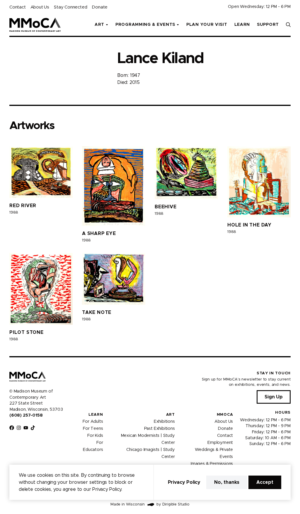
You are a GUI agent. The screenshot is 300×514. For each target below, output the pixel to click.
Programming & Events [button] (145, 25)
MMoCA (225, 415)
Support (268, 25)
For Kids (95, 436)
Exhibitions (164, 422)
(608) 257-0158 (25, 415)
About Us (39, 7)
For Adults (93, 422)
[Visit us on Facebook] (11, 427)
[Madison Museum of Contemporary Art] (35, 25)
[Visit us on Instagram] (18, 427)
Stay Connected (70, 7)
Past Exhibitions (159, 429)
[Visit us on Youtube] (25, 427)
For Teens (93, 429)
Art (170, 415)
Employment (220, 443)
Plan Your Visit (206, 25)
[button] (288, 24)
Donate (100, 7)
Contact (17, 7)
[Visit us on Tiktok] (32, 427)
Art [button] (99, 25)
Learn (242, 25)
